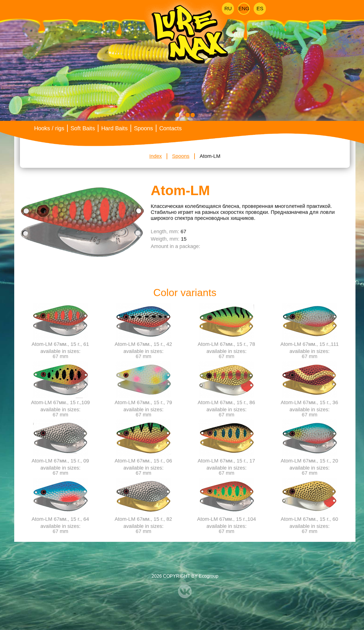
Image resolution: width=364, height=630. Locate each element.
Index (155, 156)
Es (260, 8)
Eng (243, 8)
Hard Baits (114, 128)
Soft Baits (83, 128)
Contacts (170, 128)
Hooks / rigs (49, 128)
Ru (228, 8)
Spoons (143, 128)
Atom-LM (210, 156)
